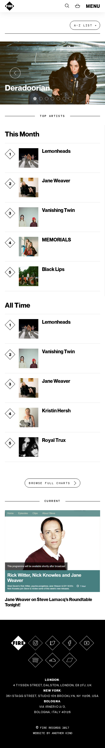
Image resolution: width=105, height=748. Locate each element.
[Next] (89, 73)
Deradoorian (27, 87)
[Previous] (15, 73)
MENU (93, 6)
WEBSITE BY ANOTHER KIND (52, 733)
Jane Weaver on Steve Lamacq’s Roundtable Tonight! (48, 602)
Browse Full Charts (49, 483)
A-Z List (83, 25)
